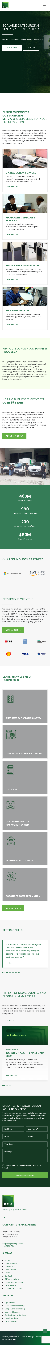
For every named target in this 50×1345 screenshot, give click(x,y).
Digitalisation (10, 1302)
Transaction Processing (15, 1306)
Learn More (12, 186)
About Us (31, 48)
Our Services (10, 1266)
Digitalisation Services (21, 172)
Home (7, 1260)
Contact (8, 1276)
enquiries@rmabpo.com (12, 1243)
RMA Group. (22, 1337)
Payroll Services (11, 1318)
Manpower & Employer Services (20, 219)
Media (7, 1273)
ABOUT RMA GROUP (14, 436)
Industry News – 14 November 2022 (25, 1054)
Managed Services (17, 310)
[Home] (14, 1196)
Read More (11, 1075)
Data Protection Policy (14, 1288)
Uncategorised (13, 1031)
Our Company (11, 1263)
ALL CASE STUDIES (13, 908)
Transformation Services (22, 265)
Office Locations (12, 1279)
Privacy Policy (10, 1285)
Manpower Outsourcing (15, 1309)
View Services (12, 48)
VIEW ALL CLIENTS (13, 630)
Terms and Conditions (14, 1282)
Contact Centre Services (15, 1315)
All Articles (7, 1020)
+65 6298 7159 (8, 1246)
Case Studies (10, 1269)
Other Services (11, 1321)
